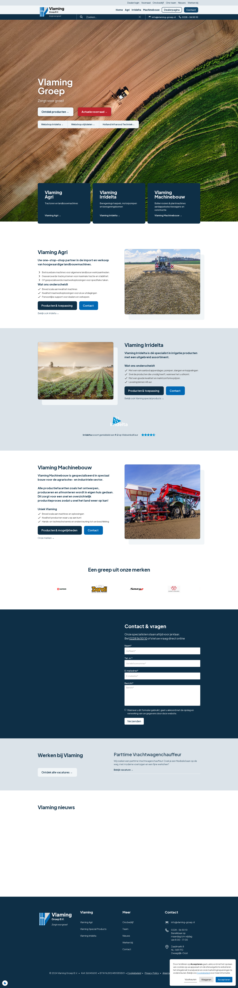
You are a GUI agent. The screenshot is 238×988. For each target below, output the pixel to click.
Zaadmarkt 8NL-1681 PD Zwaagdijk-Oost (179, 950)
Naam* (128, 646)
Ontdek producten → (55, 111)
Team (125, 929)
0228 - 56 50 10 (179, 929)
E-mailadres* (131, 671)
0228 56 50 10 (138, 638)
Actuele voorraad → (94, 111)
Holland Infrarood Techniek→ (119, 124)
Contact (191, 9)
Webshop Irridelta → (52, 124)
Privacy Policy (152, 973)
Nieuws (182, 3)
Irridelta (136, 10)
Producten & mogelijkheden (59, 530)
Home (119, 10)
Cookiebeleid (134, 973)
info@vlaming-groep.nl (183, 922)
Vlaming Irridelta (88, 935)
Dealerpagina (172, 9)
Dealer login (133, 3)
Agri (127, 10)
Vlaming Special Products (93, 929)
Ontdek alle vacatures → (57, 772)
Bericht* (129, 683)
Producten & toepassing (57, 305)
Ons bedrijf (158, 3)
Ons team (171, 3)
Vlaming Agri (86, 922)
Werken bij (193, 3)
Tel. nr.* (128, 658)
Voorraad (146, 3)
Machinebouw (151, 10)
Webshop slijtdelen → (83, 124)
